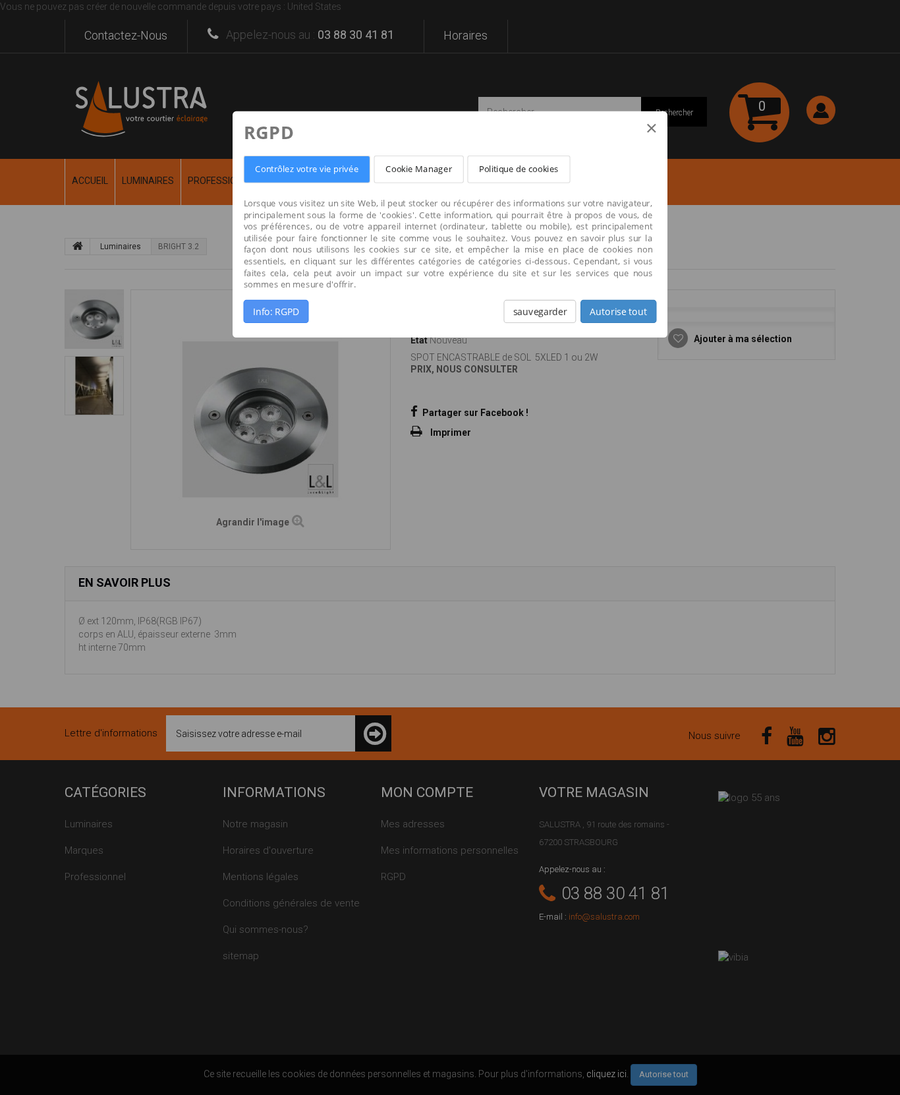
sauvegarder (540, 311)
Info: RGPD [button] (276, 311)
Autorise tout (618, 311)
